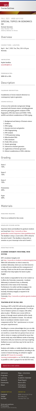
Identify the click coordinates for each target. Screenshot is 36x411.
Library (20, 375)
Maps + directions (24, 373)
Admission (4, 373)
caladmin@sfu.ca (13, 357)
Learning (4, 378)
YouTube (3, 398)
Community (4, 382)
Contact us (21, 392)
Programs (4, 375)
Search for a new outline (11, 366)
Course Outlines (7, 8)
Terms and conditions (7, 404)
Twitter (3, 396)
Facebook (4, 394)
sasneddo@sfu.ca (6, 65)
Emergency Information (22, 386)
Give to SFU (22, 382)
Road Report (22, 380)
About (3, 385)
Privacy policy (5, 406)
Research (4, 380)
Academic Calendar (24, 378)
